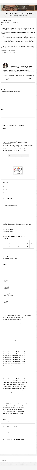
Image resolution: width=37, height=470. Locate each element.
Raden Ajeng (5, 302)
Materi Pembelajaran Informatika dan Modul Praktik (9, 188)
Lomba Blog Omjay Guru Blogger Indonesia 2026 (14, 319)
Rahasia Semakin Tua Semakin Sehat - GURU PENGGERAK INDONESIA (12, 330)
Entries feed (4, 445)
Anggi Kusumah (6, 280)
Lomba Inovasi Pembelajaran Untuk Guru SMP (9, 191)
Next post (9, 86)
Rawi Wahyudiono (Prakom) (7, 304)
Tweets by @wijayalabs (6, 277)
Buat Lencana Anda (5, 158)
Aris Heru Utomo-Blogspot (7, 283)
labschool (18, 55)
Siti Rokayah (4, 407)
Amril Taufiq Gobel (6, 279)
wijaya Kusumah (5, 328)
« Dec (3, 249)
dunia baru (15, 55)
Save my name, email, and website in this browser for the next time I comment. (14, 125)
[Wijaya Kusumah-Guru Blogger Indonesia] (18, 8)
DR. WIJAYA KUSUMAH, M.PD (7, 323)
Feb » (5, 249)
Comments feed (5, 447)
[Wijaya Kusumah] (18, 155)
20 (9, 246)
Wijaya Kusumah (15, 22)
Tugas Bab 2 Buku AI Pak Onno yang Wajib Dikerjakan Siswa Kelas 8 (14, 340)
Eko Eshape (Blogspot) (6, 287)
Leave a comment (4, 22)
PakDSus (4, 390)
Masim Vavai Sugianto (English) (8, 297)
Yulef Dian (5, 281)
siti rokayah (4, 315)
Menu (3, 1)
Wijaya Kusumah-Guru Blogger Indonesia (18, 13)
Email (2, 114)
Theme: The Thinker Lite (4, 460)
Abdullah (4, 413)
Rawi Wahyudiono (6, 303)
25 (31, 246)
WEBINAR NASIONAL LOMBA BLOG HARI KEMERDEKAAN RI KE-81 (18, 328)
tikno (3, 340)
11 (31, 243)
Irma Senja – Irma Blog (7, 293)
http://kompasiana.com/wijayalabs (7, 143)
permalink (31, 55)
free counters (4, 176)
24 (27, 246)
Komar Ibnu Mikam (6, 294)
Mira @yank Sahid (6, 301)
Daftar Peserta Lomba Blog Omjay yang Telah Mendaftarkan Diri (14, 317)
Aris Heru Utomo (6, 282)
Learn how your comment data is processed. (18, 131)
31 (27, 247)
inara (3, 345)
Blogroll (9, 55)
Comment (3, 94)
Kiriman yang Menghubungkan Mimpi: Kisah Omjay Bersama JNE (16, 347)
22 (18, 246)
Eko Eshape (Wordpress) (7, 286)
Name (2, 109)
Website (2, 120)
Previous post (4, 86)
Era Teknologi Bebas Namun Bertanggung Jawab (11, 345)
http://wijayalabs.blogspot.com (6, 428)
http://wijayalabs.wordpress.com (23, 148)
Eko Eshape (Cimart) (6, 288)
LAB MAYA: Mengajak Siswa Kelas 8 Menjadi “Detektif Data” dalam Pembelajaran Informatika (19, 315)
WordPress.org (4, 449)
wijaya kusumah (23, 55)
